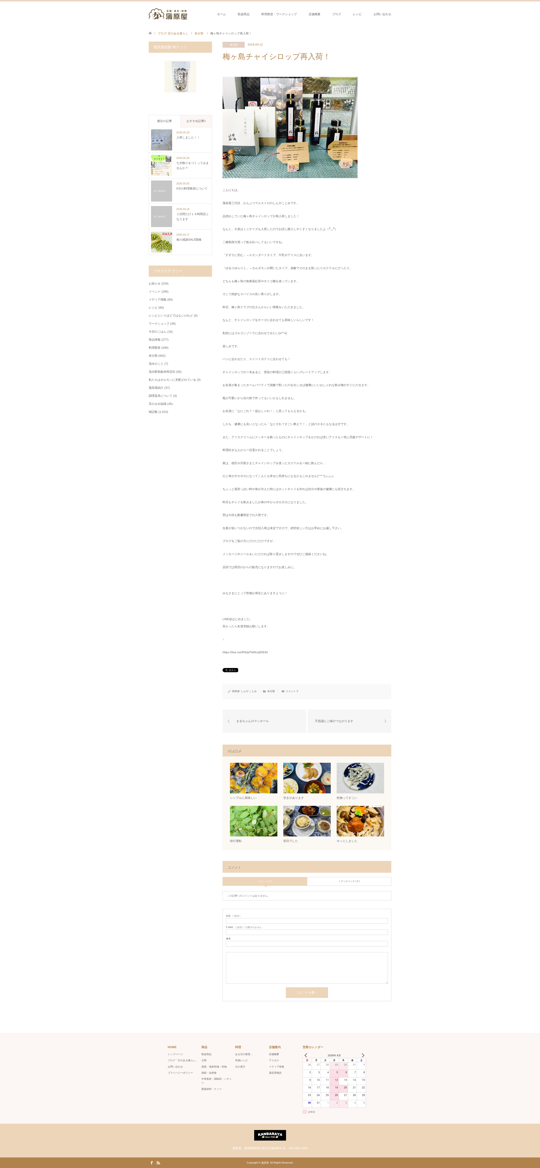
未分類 (234, 44)
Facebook (151, 1162)
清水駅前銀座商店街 (162, 371)
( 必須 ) (233, 916)
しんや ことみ (249, 691)
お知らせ (155, 283)
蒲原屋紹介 (156, 387)
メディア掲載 (157, 299)
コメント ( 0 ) (265, 881)
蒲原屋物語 (275, 1072)
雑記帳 (153, 411)
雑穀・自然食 (209, 1072)
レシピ (357, 14)
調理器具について (160, 395)
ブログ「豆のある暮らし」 (183, 1060)
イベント (155, 291)
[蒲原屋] (168, 14)
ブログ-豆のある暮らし (173, 33)
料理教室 (155, 347)
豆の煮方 (240, 1066)
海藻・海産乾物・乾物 (214, 1066)
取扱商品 (244, 14)
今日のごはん (157, 331)
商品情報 (155, 339)
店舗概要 (314, 14)
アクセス (274, 1060)
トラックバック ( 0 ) (349, 881)
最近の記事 (164, 121)
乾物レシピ (241, 1060)
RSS (158, 1162)
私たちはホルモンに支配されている (172, 379)
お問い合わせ (382, 14)
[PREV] (307, 1055)
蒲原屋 (265, 1162)
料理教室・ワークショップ (279, 14)
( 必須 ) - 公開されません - (244, 927)
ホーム (221, 14)
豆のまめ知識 (157, 403)
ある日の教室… (244, 1054)
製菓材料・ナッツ (211, 1089)
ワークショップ (159, 323)
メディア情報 (276, 1066)
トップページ (175, 1054)
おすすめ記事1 (196, 121)
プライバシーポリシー (180, 1072)
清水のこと (156, 363)
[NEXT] (362, 1055)
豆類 (204, 1060)
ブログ (336, 14)
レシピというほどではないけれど (171, 315)
